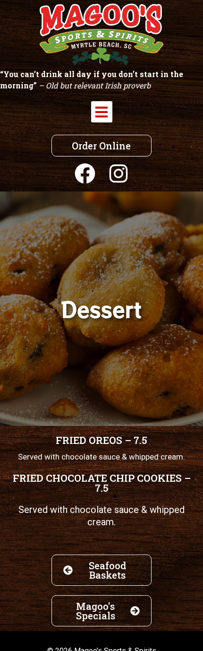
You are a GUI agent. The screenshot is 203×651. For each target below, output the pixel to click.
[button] (101, 111)
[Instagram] (118, 173)
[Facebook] (85, 173)
